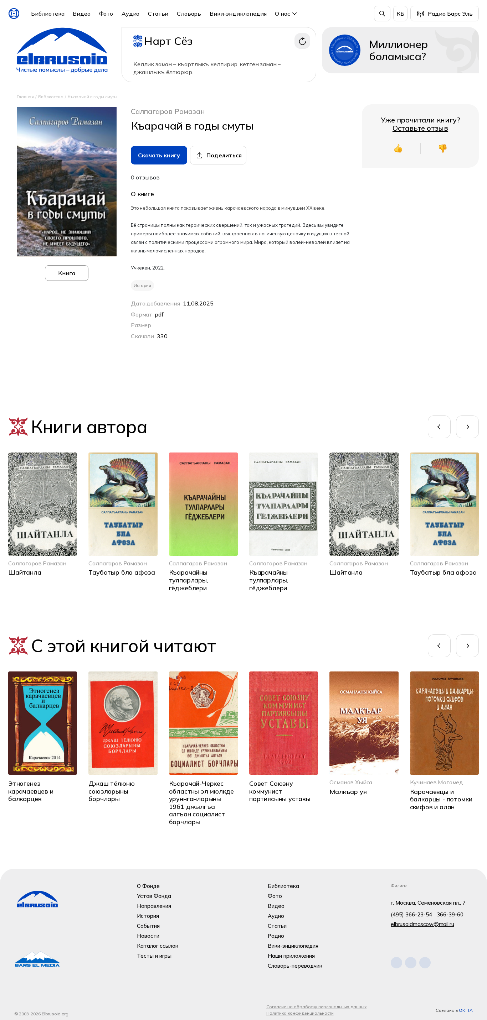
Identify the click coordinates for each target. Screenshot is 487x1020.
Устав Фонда (154, 896)
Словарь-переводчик (295, 965)
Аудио (130, 13)
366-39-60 (450, 914)
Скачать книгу (159, 155)
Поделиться (224, 155)
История (148, 915)
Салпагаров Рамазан (168, 111)
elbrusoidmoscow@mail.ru (422, 924)
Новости (148, 935)
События (148, 925)
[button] (439, 426)
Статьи (158, 13)
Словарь (189, 13)
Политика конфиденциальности (300, 1013)
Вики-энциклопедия (238, 13)
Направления (154, 906)
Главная (25, 96)
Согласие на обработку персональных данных (316, 1006)
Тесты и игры (154, 955)
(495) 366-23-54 (411, 914)
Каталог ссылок (157, 945)
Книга (66, 273)
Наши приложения (291, 955)
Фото (106, 13)
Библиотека (47, 13)
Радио (276, 935)
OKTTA (466, 1010)
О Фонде (148, 886)
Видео (81, 13)
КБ (400, 13)
